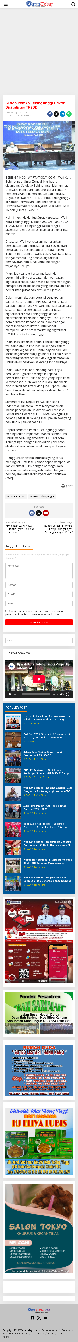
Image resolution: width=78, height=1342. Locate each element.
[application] (39, 679)
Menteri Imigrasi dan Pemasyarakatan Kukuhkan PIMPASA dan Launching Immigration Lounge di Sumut (46, 718)
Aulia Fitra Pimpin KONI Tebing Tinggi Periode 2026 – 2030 (45, 807)
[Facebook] (32, 513)
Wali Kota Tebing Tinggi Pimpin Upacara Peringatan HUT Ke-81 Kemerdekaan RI (47, 843)
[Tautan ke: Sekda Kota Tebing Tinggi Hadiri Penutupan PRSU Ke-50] (13, 757)
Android (7, 1336)
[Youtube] (46, 513)
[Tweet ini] (56, 114)
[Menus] (6, 4)
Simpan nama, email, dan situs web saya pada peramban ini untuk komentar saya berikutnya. (34, 612)
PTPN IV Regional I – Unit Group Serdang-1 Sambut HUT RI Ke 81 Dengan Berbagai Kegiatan (47, 771)
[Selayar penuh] (68, 694)
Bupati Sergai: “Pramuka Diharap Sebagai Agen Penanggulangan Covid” (58, 527)
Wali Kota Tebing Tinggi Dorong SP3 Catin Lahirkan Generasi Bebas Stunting (47, 879)
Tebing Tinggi (12, 115)
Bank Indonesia (16, 496)
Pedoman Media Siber (15, 1333)
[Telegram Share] (62, 114)
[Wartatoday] (40, 4)
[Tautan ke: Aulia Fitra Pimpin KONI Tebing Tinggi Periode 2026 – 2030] (13, 811)
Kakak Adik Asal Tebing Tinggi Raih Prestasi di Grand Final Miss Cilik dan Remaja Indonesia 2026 (45, 825)
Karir (51, 1333)
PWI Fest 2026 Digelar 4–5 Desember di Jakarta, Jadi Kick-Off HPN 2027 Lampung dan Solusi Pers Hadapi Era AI (47, 736)
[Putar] (10, 694)
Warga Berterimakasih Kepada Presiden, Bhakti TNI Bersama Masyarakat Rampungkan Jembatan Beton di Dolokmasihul (48, 861)
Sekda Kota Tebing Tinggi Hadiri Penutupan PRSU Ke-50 (42, 753)
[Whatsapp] (69, 114)
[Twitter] (39, 513)
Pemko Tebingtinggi (42, 496)
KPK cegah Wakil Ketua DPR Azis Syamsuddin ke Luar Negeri (19, 527)
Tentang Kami (49, 1330)
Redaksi (66, 1330)
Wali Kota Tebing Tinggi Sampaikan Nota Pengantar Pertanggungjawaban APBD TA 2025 (48, 789)
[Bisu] (62, 694)
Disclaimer (38, 1333)
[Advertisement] (39, 52)
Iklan (60, 1333)
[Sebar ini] (50, 114)
